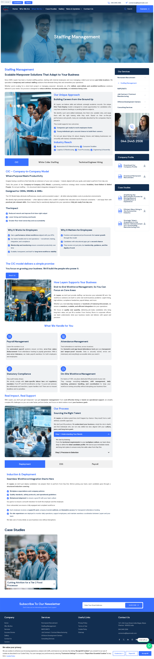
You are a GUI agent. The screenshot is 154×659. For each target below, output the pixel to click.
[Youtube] (136, 640)
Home (15, 9)
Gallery (61, 9)
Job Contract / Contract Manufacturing (126, 95)
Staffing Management (129, 83)
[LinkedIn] (128, 640)
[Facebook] (119, 640)
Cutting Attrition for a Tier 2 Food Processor (24, 584)
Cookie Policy (10, 656)
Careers (7, 642)
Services (7, 629)
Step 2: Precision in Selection (66, 452)
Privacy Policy (82, 623)
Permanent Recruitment (126, 78)
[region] (77, 651)
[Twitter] (124, 640)
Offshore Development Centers (129, 102)
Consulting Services (124, 107)
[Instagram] (132, 640)
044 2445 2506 (116, 3)
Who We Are (24, 9)
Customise (118, 653)
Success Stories (9, 632)
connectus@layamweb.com (138, 3)
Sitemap (81, 632)
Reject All (132, 653)
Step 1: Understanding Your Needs (68, 434)
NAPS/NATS (122, 89)
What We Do (37, 9)
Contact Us (88, 9)
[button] (82, 434)
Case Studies (51, 9)
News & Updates (73, 9)
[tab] (16, 162)
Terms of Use (82, 626)
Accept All (145, 653)
